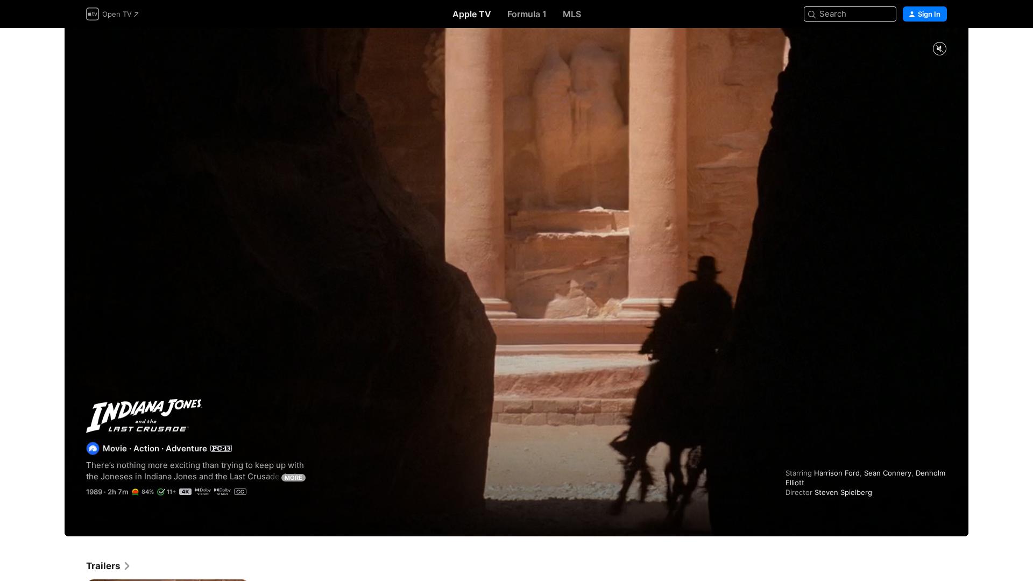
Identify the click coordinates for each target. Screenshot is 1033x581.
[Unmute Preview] (939, 49)
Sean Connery (887, 473)
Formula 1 (527, 14)
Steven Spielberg (843, 492)
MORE (293, 477)
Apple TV (471, 14)
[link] (108, 566)
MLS (572, 14)
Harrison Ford (837, 473)
